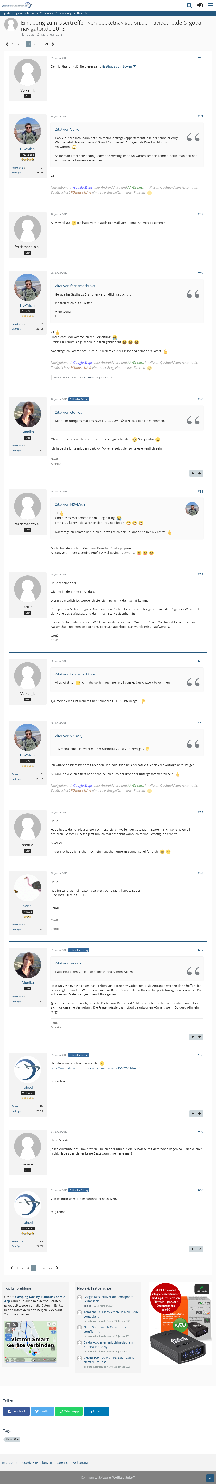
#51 (200, 491)
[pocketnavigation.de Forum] (17, 5)
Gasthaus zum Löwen (117, 66)
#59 (200, 1132)
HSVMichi (89, 377)
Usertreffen (12, 1439)
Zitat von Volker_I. (70, 129)
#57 (200, 950)
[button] (210, 5)
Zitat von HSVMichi (70, 504)
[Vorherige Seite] (7, 44)
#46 (200, 58)
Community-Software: (108, 1477)
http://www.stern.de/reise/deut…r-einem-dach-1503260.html (94, 1068)
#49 (200, 273)
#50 (200, 399)
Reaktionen (18, 167)
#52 (200, 574)
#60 (200, 1190)
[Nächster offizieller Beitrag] (199, 473)
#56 (200, 873)
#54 (200, 723)
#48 (200, 214)
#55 (200, 812)
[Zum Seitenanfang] (210, 1478)
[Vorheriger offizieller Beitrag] (192, 473)
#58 (200, 1055)
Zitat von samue (68, 963)
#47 (200, 116)
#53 (200, 661)
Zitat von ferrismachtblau (75, 285)
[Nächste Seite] (53, 44)
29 (46, 44)
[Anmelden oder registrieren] (200, 5)
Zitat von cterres (68, 412)
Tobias (29, 34)
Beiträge (16, 172)
